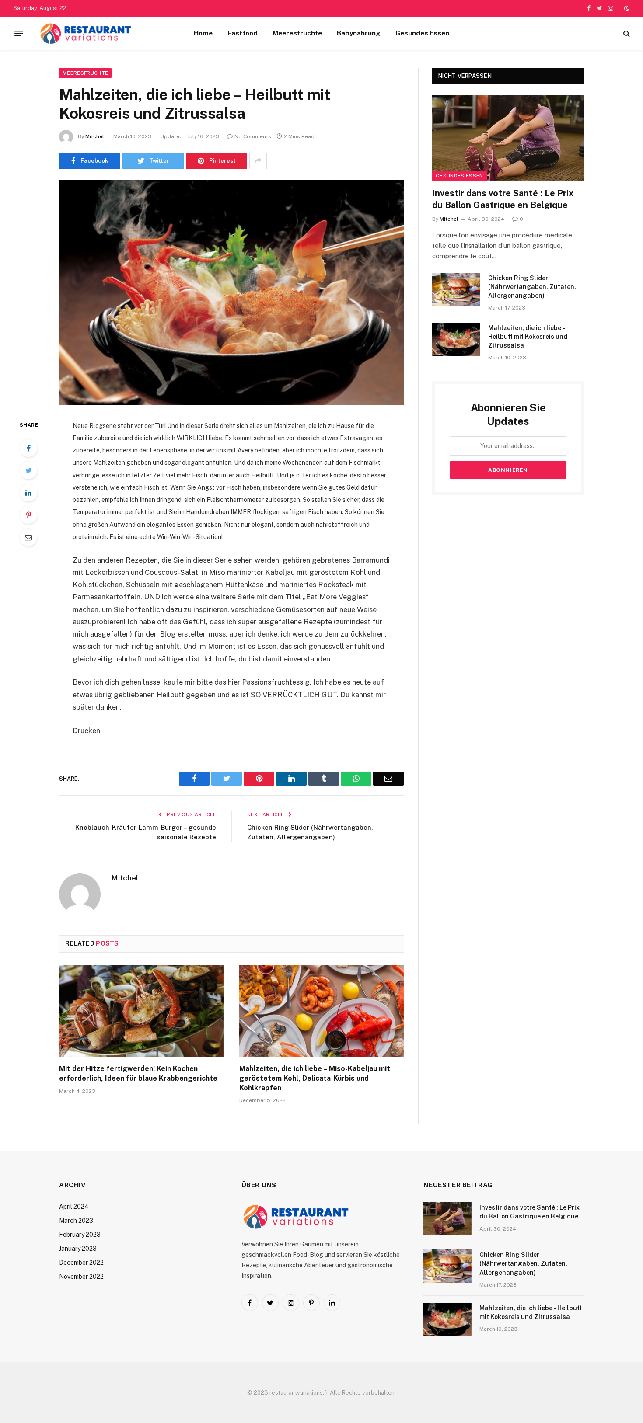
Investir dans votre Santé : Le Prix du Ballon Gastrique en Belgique (503, 199)
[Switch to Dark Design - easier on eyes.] (626, 8)
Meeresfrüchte (297, 33)
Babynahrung (359, 33)
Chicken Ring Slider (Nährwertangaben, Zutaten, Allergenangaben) (532, 287)
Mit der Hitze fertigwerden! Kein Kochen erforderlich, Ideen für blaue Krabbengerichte (138, 1073)
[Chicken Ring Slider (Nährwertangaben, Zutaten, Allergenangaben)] (456, 289)
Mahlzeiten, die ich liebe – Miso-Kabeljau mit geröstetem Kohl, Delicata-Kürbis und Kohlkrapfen (314, 1078)
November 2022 (81, 1276)
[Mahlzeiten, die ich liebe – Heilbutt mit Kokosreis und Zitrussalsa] (231, 292)
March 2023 (76, 1220)
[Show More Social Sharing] (258, 161)
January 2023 (78, 1248)
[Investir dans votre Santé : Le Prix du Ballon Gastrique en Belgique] (508, 138)
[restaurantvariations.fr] (85, 33)
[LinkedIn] (28, 492)
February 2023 (80, 1234)
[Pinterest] (28, 515)
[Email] (28, 537)
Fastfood (242, 33)
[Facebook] (28, 448)
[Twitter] (28, 470)
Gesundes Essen (422, 33)
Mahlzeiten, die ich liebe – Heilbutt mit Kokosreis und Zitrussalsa (527, 336)
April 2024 (74, 1206)
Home (203, 33)
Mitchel (94, 136)
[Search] (626, 33)
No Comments (252, 136)
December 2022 (81, 1262)
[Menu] (18, 33)
